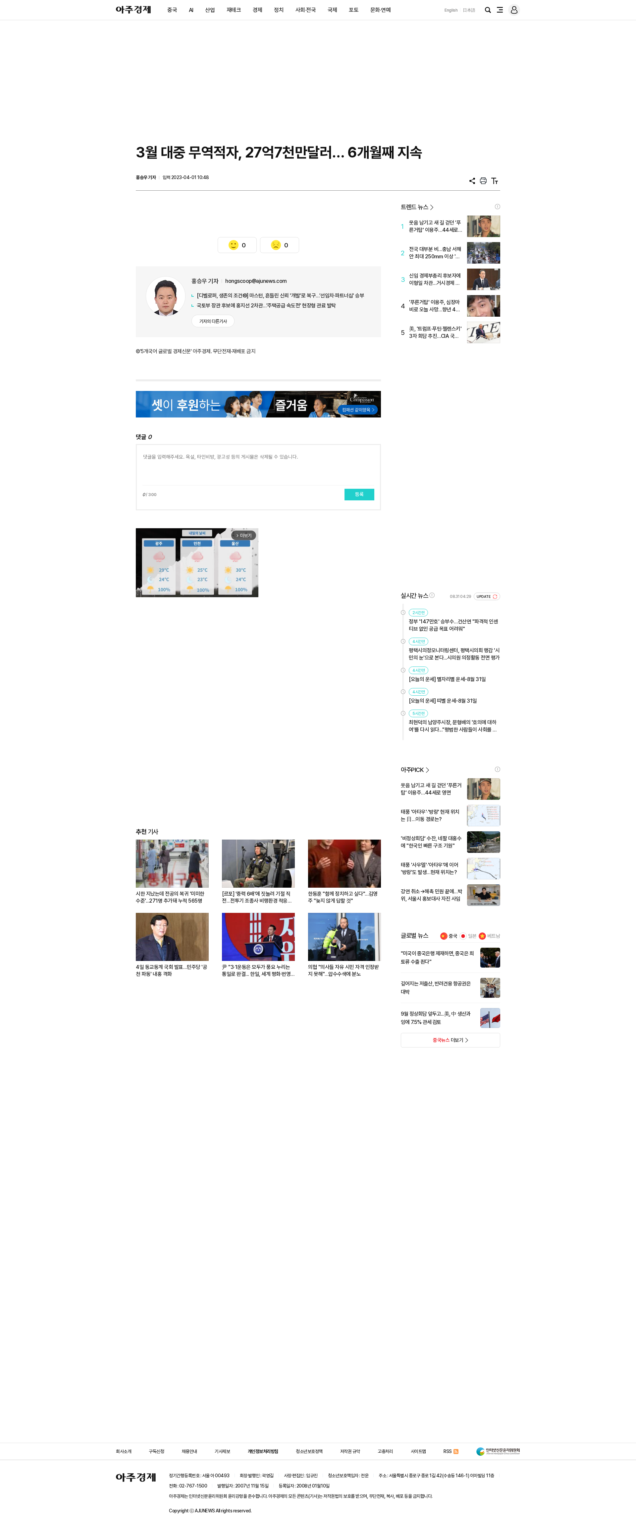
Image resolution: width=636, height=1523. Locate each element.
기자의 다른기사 (213, 321)
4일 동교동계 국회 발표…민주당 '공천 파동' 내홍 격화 (171, 970)
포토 (353, 10)
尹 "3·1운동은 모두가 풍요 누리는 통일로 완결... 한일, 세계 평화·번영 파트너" (256, 971)
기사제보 (222, 1451)
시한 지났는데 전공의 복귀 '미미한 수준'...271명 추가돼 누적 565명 (170, 897)
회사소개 (123, 1451)
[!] (497, 206)
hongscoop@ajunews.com (256, 281)
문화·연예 (380, 10)
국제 (332, 10)
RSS (448, 1451)
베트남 (493, 936)
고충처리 (385, 1451)
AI (191, 10)
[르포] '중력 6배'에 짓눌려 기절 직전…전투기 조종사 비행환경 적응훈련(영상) (257, 897)
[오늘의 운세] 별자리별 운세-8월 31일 (447, 679)
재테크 (234, 10)
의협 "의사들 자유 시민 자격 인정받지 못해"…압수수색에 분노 (343, 970)
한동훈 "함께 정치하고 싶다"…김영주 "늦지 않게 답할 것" (343, 897)
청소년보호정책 (309, 1451)
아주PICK (412, 770)
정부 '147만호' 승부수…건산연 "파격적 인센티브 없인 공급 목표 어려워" (453, 625)
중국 (172, 10)
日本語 (469, 10)
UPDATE (484, 597)
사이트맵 (418, 1451)
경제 (257, 10)
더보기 (432, 1042)
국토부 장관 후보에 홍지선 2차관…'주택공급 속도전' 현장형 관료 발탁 (266, 305)
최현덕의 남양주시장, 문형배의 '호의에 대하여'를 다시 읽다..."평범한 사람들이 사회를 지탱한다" (453, 726)
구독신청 (156, 1451)
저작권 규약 (350, 1451)
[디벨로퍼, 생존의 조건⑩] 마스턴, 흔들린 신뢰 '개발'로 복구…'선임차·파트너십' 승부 (280, 295)
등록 (359, 494)
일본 (472, 936)
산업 (210, 10)
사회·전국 (305, 10)
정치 (279, 10)
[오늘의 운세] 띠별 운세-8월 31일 (443, 701)
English (451, 10)
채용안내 (189, 1451)
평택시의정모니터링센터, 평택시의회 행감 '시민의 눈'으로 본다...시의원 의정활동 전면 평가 (454, 654)
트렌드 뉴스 (414, 207)
